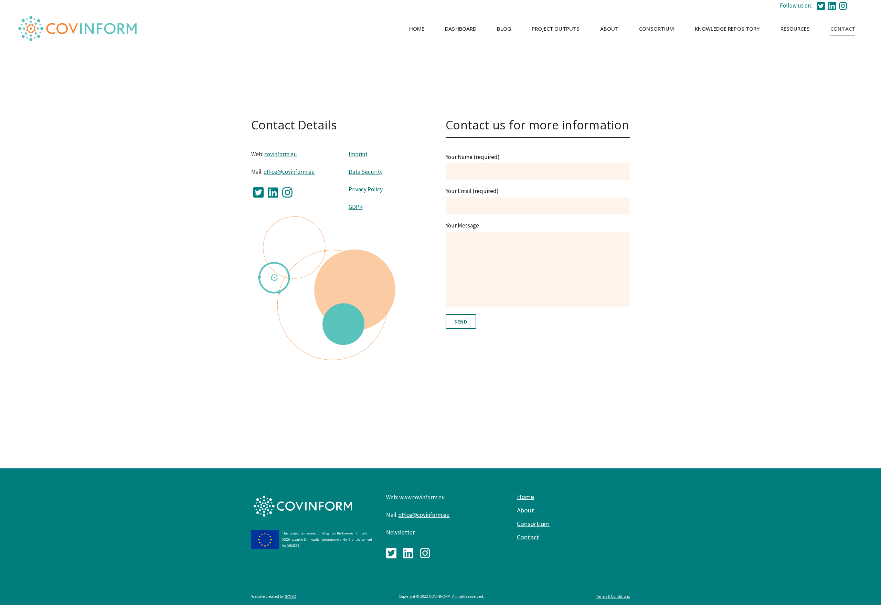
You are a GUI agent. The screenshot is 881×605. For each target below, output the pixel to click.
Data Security (366, 172)
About (525, 510)
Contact (528, 537)
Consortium (533, 524)
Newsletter (400, 532)
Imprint (358, 154)
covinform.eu (280, 154)
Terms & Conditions (613, 596)
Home (525, 497)
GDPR (356, 207)
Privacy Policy (366, 189)
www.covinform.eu (422, 497)
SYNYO (290, 596)
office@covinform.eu (289, 172)
